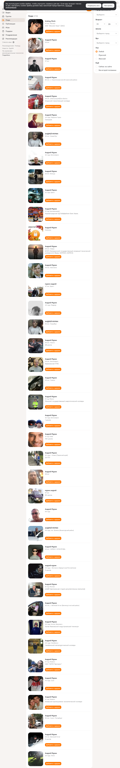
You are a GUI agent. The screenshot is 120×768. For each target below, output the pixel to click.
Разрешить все (93, 6)
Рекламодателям (8, 46)
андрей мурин (50, 565)
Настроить (108, 6)
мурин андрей (50, 284)
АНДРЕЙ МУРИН (51, 134)
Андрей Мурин (51, 40)
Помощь (17, 46)
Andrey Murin (50, 21)
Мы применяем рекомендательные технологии (12, 53)
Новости (5, 48)
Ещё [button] (10, 48)
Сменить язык (7, 42)
